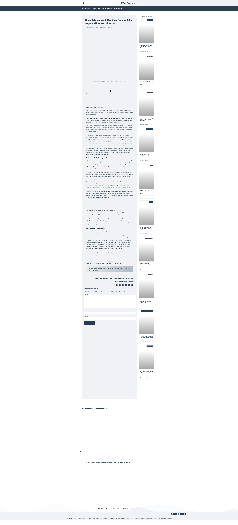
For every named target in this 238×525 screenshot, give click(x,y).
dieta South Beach (95, 120)
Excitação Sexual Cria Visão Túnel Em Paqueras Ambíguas (146, 337)
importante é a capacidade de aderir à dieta (114, 191)
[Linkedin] (183, 514)
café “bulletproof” (117, 141)
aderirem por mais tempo (123, 237)
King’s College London (99, 107)
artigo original (95, 270)
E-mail (86, 316)
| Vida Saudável (128, 3)
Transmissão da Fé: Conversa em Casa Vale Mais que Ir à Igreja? (146, 83)
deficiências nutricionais (92, 166)
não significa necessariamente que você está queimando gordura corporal (103, 139)
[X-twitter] (123, 285)
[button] (130, 86)
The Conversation (107, 268)
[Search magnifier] (154, 3)
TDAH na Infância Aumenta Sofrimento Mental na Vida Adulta (146, 192)
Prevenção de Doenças (106, 8)
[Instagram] (120, 285)
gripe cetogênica (115, 168)
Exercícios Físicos (118, 8)
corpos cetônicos (114, 125)
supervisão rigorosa (117, 162)
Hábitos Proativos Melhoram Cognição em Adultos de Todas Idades (146, 301)
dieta (90, 110)
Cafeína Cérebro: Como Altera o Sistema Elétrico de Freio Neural (146, 228)
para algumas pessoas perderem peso (108, 185)
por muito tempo (126, 187)
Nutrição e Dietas (86, 8)
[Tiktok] (126, 285)
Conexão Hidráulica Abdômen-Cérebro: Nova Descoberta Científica (145, 265)
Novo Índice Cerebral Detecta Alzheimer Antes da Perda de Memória (146, 373)
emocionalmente (107, 256)
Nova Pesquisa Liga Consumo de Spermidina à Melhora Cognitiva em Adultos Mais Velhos (107, 462)
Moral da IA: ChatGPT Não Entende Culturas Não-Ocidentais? (146, 46)
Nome (86, 310)
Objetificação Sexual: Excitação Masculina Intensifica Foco (145, 156)
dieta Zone (103, 120)
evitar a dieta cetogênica (119, 220)
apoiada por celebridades (121, 112)
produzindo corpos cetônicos (101, 154)
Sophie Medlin (89, 107)
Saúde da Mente (96, 8)
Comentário (87, 294)
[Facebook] (117, 285)
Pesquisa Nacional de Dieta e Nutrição (107, 242)
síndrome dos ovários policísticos (100, 216)
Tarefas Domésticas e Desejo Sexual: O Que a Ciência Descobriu (146, 119)
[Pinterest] (129, 285)
